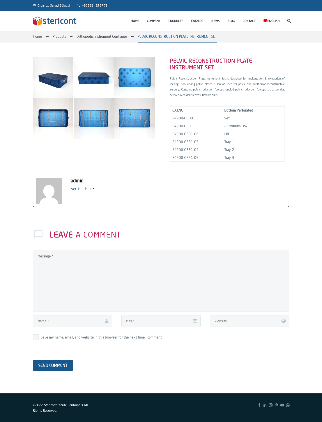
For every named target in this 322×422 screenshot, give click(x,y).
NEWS (215, 21)
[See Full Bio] (93, 188)
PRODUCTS (175, 21)
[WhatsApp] (288, 405)
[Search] (288, 21)
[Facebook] (259, 405)
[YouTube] (282, 405)
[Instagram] (270, 405)
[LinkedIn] (265, 405)
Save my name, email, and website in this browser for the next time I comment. (101, 337)
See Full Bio (81, 188)
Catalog (197, 21)
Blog (231, 21)
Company (154, 21)
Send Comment (52, 365)
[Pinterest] (276, 405)
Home (135, 21)
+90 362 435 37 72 (94, 5)
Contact (249, 21)
